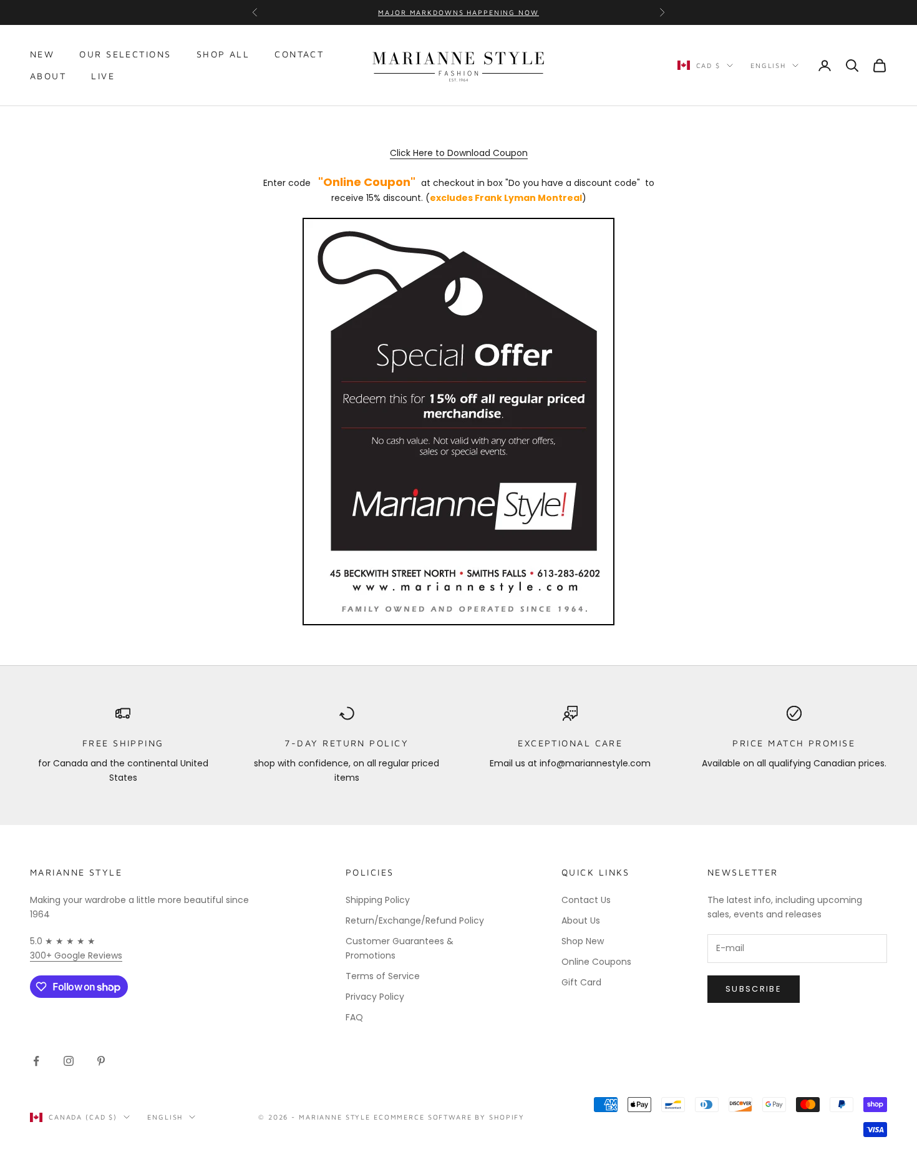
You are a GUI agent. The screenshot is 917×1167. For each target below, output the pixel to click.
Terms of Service (383, 976)
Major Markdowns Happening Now (458, 12)
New (42, 54)
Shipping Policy (378, 900)
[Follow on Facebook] (36, 1061)
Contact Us (586, 900)
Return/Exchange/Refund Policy (415, 920)
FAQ (354, 1017)
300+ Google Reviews (76, 955)
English (768, 65)
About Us (580, 920)
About (48, 76)
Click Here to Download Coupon (459, 153)
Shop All (223, 54)
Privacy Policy (375, 996)
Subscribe (753, 989)
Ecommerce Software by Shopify (449, 1117)
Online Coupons (596, 961)
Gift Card (581, 982)
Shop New (582, 941)
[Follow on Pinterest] (101, 1061)
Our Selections (125, 54)
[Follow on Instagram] (68, 1061)
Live (103, 76)
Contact (299, 54)
